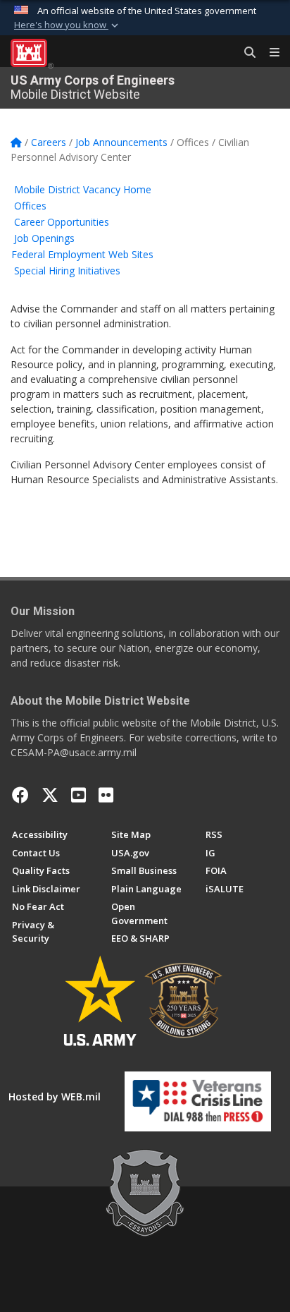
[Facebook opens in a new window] (20, 795)
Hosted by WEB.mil (54, 1096)
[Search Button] (245, 53)
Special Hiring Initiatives (67, 270)
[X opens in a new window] (50, 795)
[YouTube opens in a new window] (78, 795)
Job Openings (44, 238)
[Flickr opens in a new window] (106, 795)
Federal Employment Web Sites (82, 254)
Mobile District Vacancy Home (82, 189)
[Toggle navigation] (268, 53)
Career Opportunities (61, 222)
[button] (67, 25)
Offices (30, 205)
